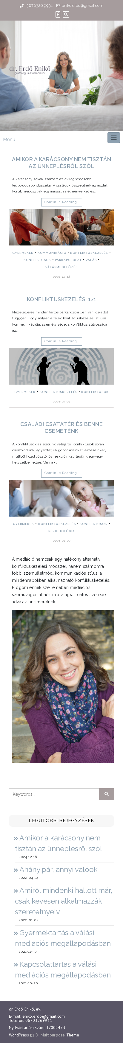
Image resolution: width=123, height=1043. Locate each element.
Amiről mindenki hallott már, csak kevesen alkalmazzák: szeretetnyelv (64, 901)
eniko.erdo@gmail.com (82, 5)
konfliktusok (37, 260)
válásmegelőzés (61, 267)
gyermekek (22, 252)
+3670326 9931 (39, 5)
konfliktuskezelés (89, 252)
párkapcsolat (68, 260)
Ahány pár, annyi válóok (58, 869)
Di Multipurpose (49, 1035)
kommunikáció (52, 252)
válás (91, 260)
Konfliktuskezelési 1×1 (61, 299)
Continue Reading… (61, 202)
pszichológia (61, 531)
